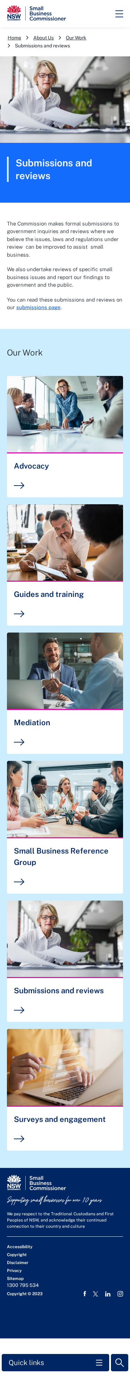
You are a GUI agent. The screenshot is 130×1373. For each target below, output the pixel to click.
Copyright (17, 1254)
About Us (43, 37)
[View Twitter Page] (95, 1294)
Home (14, 37)
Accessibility (20, 1246)
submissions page (38, 307)
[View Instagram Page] (120, 1294)
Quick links (26, 1362)
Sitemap (15, 1278)
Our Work (76, 37)
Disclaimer (17, 1262)
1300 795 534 (23, 1285)
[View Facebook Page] (85, 1294)
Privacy (14, 1270)
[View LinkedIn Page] (108, 1294)
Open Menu (119, 13)
